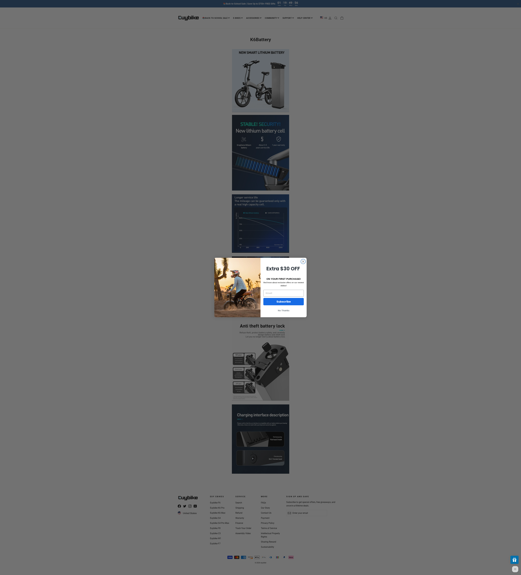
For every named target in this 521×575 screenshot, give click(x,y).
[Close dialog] (303, 261)
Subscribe (284, 302)
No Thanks (283, 310)
